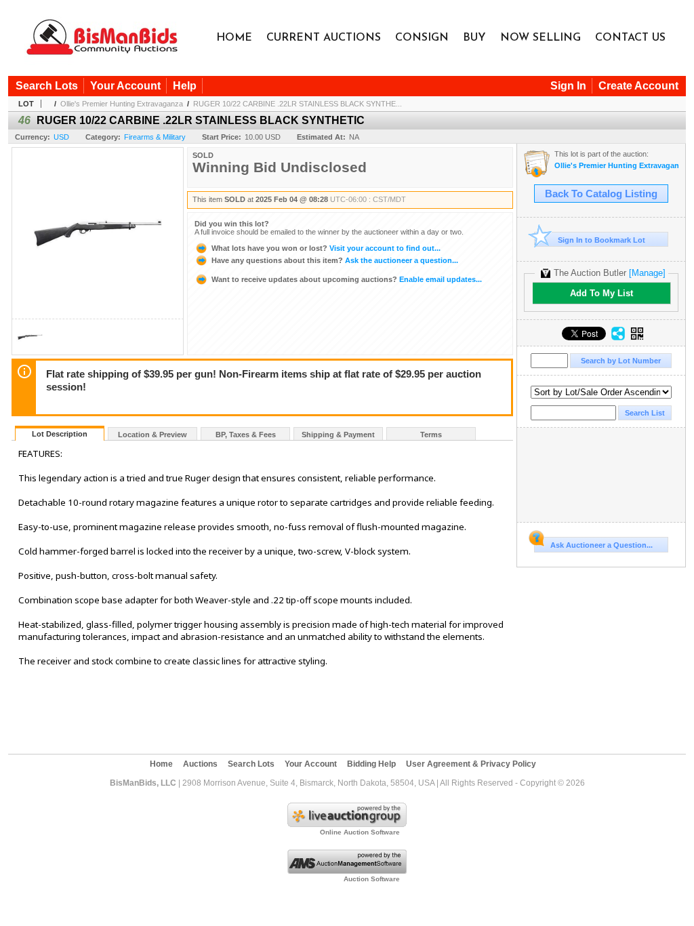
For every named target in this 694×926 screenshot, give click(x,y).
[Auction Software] (347, 871)
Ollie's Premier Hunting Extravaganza (121, 104)
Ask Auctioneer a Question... (601, 545)
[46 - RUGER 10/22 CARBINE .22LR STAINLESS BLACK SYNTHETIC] (30, 351)
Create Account (638, 86)
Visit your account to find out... (326, 248)
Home (234, 38)
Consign (422, 38)
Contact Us (630, 38)
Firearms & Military (155, 137)
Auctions (200, 764)
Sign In (568, 86)
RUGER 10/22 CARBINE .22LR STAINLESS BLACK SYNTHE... (297, 104)
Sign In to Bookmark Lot (601, 240)
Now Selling (540, 38)
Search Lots (47, 86)
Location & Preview (152, 434)
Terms (431, 434)
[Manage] (647, 273)
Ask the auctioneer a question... (334, 260)
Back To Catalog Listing (601, 193)
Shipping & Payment (338, 434)
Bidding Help (371, 764)
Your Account (125, 86)
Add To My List (601, 293)
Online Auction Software (360, 832)
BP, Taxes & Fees (246, 434)
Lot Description (59, 434)
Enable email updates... (346, 279)
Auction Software (372, 879)
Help (185, 86)
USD (61, 137)
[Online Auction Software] (347, 824)
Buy (474, 38)
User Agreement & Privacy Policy (471, 764)
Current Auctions (323, 38)
